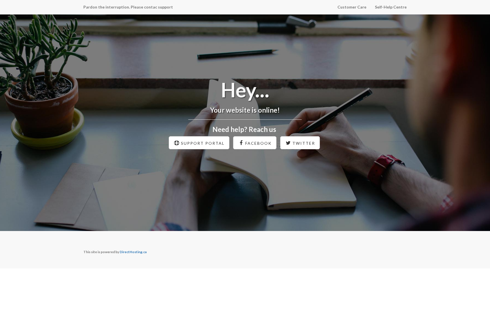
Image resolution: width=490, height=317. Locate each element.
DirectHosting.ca (133, 252)
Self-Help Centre (391, 7)
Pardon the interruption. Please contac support (128, 7)
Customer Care (351, 7)
